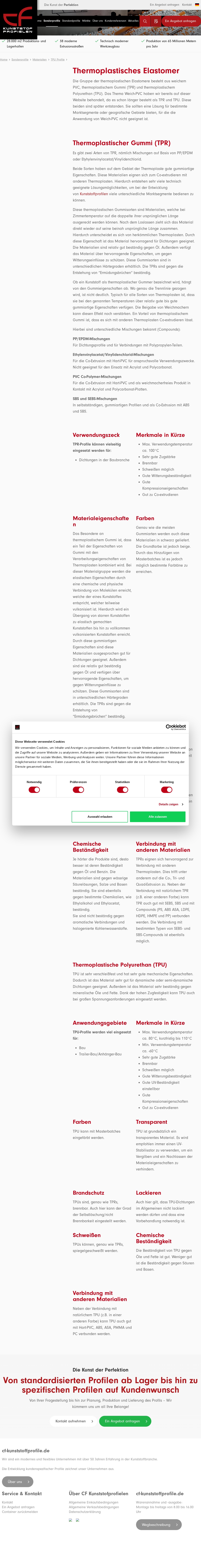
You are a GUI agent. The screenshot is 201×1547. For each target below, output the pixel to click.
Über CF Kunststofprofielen (98, 1494)
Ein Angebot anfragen (164, 4)
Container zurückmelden (20, 1512)
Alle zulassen (158, 816)
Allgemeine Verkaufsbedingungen (94, 1507)
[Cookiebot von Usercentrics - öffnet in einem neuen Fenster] (169, 727)
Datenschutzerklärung (85, 1512)
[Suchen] (145, 21)
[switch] (78, 790)
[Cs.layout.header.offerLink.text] (156, 21)
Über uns (15, 1482)
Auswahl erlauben (100, 816)
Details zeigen (168, 804)
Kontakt (187, 4)
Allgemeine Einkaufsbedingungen (93, 1502)
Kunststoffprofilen (94, 194)
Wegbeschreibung (157, 1525)
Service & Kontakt (22, 1494)
